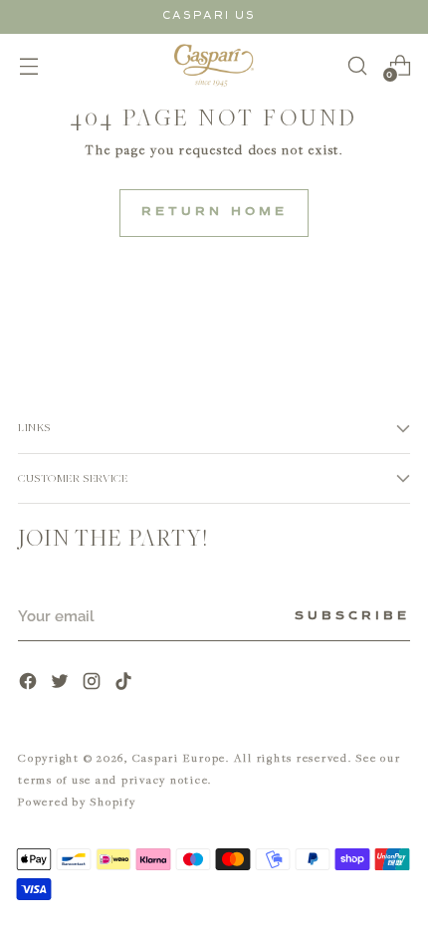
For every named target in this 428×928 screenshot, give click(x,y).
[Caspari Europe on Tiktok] (125, 683)
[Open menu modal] (28, 65)
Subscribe (352, 616)
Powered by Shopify (77, 801)
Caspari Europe (179, 757)
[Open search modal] (356, 65)
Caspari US (209, 15)
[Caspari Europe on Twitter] (62, 683)
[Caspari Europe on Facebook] (30, 683)
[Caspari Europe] (214, 65)
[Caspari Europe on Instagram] (94, 683)
